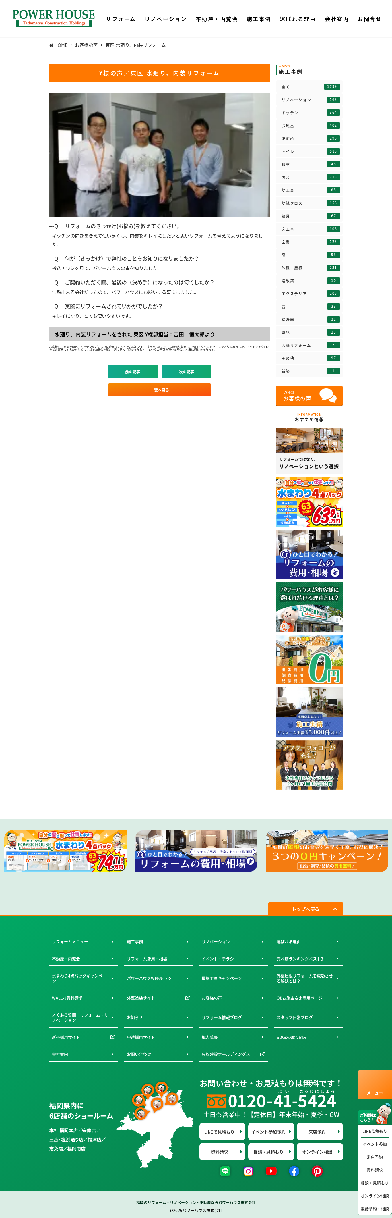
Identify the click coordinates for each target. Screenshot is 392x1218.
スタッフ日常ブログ (295, 1017)
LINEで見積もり (219, 1132)
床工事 (309, 229)
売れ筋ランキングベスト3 (300, 958)
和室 (309, 164)
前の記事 (132, 371)
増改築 (309, 281)
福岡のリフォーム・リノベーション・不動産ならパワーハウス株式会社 (196, 1202)
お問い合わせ (139, 1054)
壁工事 (309, 190)
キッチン (309, 112)
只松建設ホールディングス (226, 1054)
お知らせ (135, 1017)
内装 (309, 177)
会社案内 (60, 1054)
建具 (309, 216)
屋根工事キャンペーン (222, 978)
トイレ (309, 151)
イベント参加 (375, 1144)
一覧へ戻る (159, 389)
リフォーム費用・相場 (147, 958)
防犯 (309, 332)
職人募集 (210, 1037)
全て (309, 87)
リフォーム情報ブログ (222, 1017)
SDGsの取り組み (292, 1037)
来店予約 (375, 1157)
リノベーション (309, 100)
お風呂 (309, 125)
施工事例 (135, 941)
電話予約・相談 (375, 1208)
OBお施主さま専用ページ (300, 998)
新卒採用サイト (66, 1037)
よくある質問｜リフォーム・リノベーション (80, 1017)
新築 (308, 371)
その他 (309, 358)
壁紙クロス (309, 203)
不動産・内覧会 (66, 958)
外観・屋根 (309, 268)
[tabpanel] (65, 851)
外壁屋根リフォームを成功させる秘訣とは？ (305, 978)
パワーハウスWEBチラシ (149, 978)
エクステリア (309, 293)
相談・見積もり (375, 1183)
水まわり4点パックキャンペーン (79, 978)
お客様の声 (212, 998)
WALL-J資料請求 (67, 998)
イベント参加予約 (268, 1132)
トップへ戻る (305, 908)
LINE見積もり (374, 1131)
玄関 (309, 242)
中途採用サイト (141, 1037)
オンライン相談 (375, 1195)
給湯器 (309, 319)
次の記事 (186, 371)
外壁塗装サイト (141, 998)
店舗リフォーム (308, 345)
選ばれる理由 (289, 941)
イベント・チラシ (218, 958)
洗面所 (309, 138)
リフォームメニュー (70, 941)
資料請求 (375, 1170)
